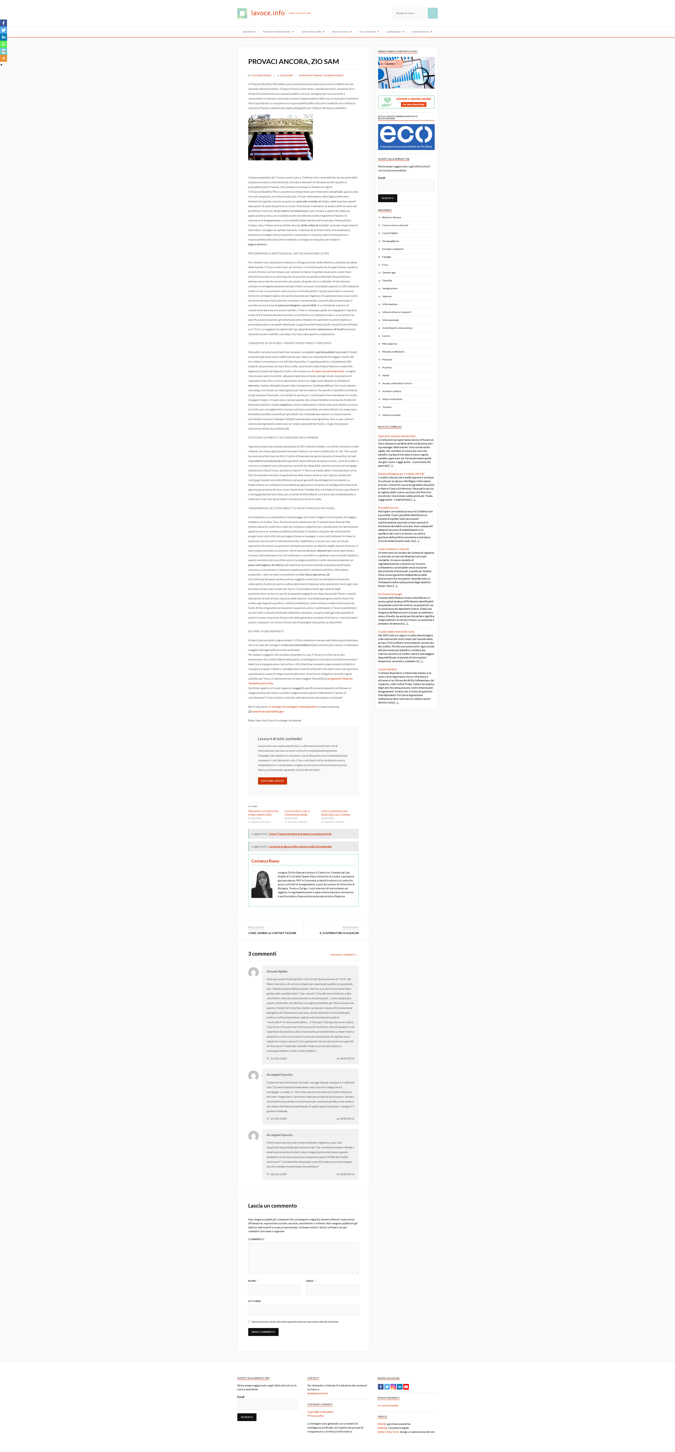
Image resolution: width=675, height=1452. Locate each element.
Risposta (347, 1058)
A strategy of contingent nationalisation (293, 706)
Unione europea (391, 414)
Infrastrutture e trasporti (396, 312)
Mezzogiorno (389, 343)
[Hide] (1, 64)
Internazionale (334, 75)
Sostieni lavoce (420, 31)
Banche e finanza (312, 75)
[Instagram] (393, 1387)
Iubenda (382, 1427)
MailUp (382, 1423)
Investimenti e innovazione (397, 327)
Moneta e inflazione (393, 351)
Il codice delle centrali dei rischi (396, 631)
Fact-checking (367, 31)
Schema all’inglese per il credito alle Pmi (401, 473)
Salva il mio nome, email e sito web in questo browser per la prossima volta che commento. (295, 1321)
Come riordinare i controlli (393, 549)
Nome (253, 1281)
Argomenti (249, 31)
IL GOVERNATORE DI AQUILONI (339, 933)
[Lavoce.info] (262, 13)
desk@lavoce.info (317, 1393)
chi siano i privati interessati (327, 371)
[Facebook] (3, 23)
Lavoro (386, 335)
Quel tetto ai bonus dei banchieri (397, 436)
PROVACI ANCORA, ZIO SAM (293, 61)
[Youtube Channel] (406, 1387)
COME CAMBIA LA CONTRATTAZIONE (272, 933)
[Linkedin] (3, 37)
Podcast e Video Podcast (277, 31)
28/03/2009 (279, 1174)
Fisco (385, 264)
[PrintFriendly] (3, 51)
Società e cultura (391, 391)
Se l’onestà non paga (390, 594)
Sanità (385, 375)
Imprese (387, 296)
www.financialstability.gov (268, 711)
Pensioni (387, 359)
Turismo (387, 406)
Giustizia (387, 280)
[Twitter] (3, 30)
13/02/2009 (286, 75)
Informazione (389, 304)
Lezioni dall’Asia (387, 669)
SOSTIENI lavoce (272, 780)
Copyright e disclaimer (320, 1411)
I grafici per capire (311, 31)
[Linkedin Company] (400, 1387)
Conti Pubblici (390, 233)
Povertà (386, 367)
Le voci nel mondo (388, 1405)
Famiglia (386, 256)
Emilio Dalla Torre (388, 1431)
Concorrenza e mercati (395, 225)
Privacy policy (315, 1415)
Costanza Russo (261, 75)
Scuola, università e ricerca (397, 383)
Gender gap (389, 272)
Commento (257, 1239)
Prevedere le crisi (388, 507)
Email (311, 1281)
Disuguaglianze (390, 240)
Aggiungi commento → (344, 955)
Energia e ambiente (393, 248)
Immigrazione (389, 288)
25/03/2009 (279, 1118)
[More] (3, 58)
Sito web (254, 1301)
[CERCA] (433, 13)
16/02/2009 (279, 1058)
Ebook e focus (340, 31)
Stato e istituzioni (392, 399)
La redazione (394, 31)
